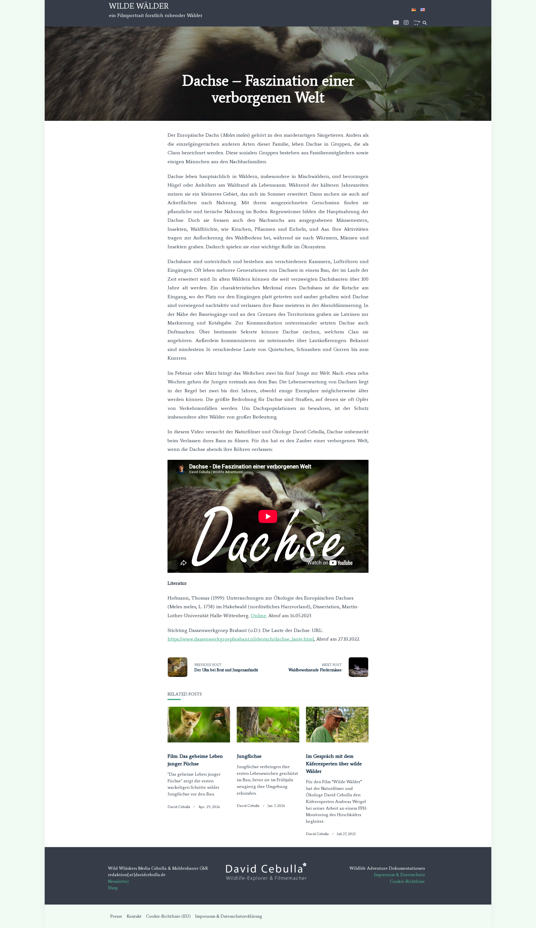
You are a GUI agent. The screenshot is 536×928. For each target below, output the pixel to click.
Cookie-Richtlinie (407, 881)
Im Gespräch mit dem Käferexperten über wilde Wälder (334, 763)
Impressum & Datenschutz (399, 874)
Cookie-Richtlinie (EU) (168, 916)
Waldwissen (347, 9)
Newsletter (118, 881)
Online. (259, 615)
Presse (382, 9)
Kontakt (399, 9)
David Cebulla (179, 806)
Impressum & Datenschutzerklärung (228, 916)
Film (367, 9)
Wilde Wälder (139, 6)
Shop (113, 887)
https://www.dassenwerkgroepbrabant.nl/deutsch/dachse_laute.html (241, 639)
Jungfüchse (249, 756)
